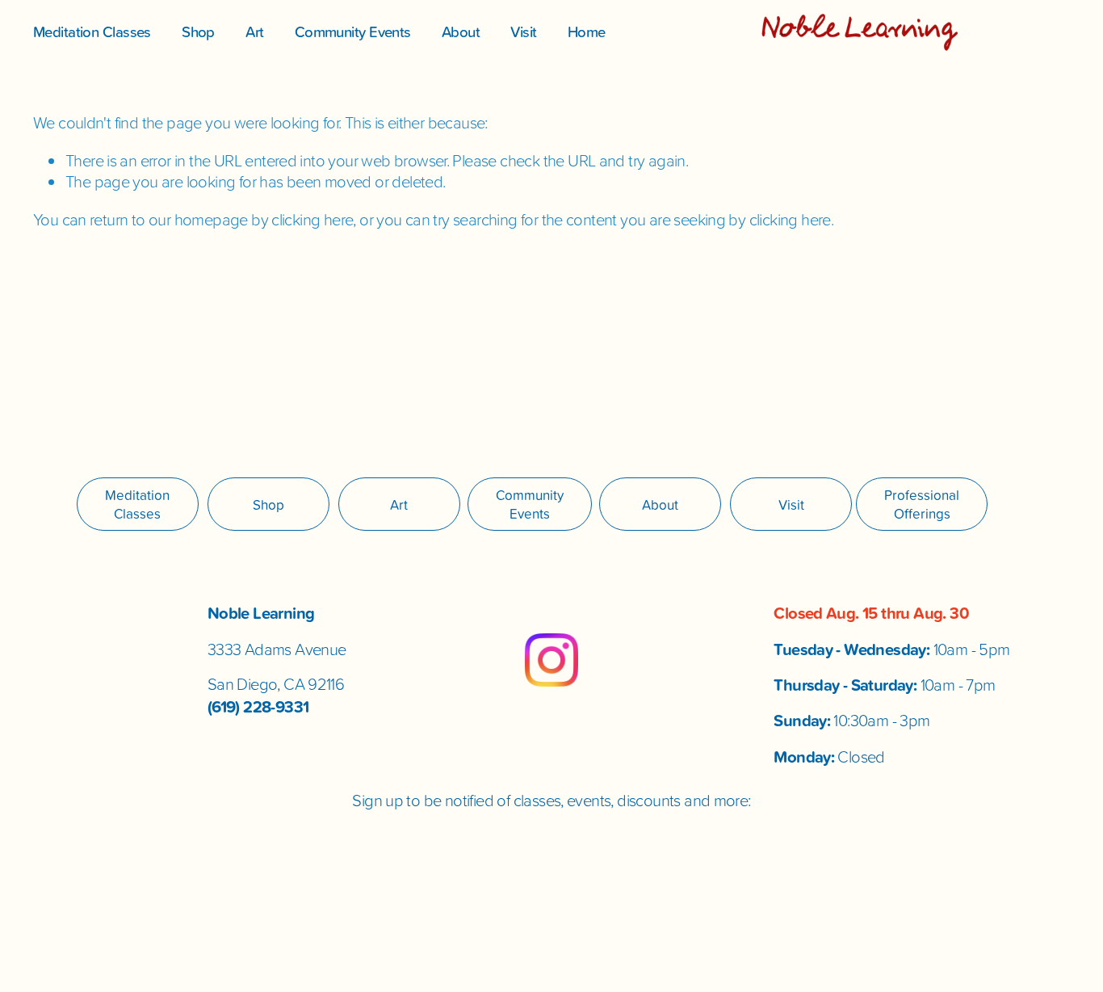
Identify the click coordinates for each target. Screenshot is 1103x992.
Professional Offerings (921, 504)
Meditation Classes (92, 31)
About (461, 31)
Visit (523, 31)
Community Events (353, 31)
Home (587, 31)
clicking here (312, 219)
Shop (198, 31)
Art (254, 31)
